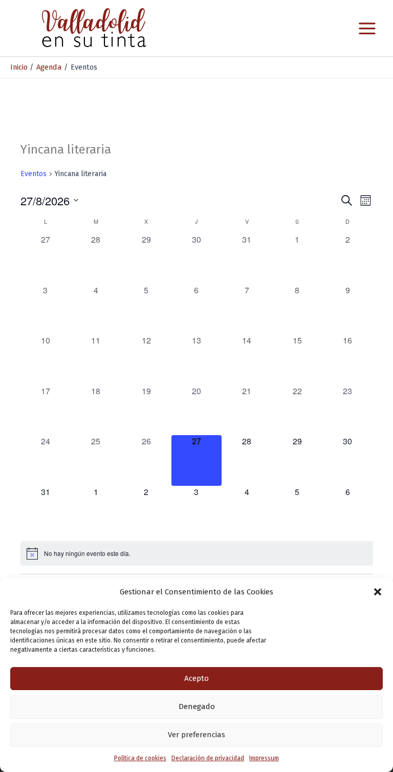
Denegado (197, 706)
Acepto (196, 678)
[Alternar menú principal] (367, 28)
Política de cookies (140, 758)
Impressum (264, 758)
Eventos (33, 173)
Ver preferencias (196, 734)
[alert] (196, 553)
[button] (378, 592)
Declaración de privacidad (207, 758)
